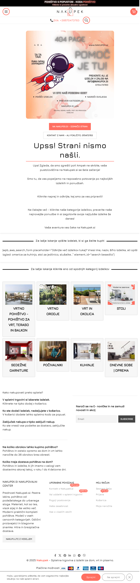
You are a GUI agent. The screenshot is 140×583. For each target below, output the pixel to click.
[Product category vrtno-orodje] (52, 300)
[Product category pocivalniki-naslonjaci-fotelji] (52, 355)
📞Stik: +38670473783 (64, 20)
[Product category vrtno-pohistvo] (18, 309)
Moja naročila (104, 505)
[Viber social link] (84, 555)
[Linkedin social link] (69, 555)
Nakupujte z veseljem (19, 539)
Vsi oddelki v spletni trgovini (68, 494)
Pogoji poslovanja (59, 500)
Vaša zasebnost (58, 505)
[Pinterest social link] (64, 555)
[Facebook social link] (55, 555)
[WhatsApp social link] (74, 555)
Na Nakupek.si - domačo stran (69, 126)
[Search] (86, 20)
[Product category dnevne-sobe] (121, 357)
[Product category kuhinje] (87, 355)
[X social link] (59, 555)
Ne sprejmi (113, 577)
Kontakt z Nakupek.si (64, 488)
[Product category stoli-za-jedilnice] (121, 298)
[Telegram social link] (79, 555)
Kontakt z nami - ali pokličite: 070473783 (70, 135)
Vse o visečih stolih (60, 511)
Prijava (102, 494)
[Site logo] (70, 11)
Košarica (101, 500)
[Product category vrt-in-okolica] (87, 300)
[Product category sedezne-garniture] (18, 357)
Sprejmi (90, 577)
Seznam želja (104, 488)
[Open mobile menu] (6, 11)
